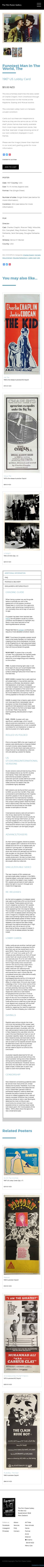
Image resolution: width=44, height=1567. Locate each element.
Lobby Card (32, 258)
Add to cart (10, 167)
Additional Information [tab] (15, 573)
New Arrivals (29, 1525)
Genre (27, 1528)
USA (38, 258)
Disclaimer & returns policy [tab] (17, 586)
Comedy (38, 255)
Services (16, 1525)
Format (27, 1531)
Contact (16, 1531)
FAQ (15, 1528)
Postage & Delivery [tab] (13, 582)
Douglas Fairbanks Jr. (20, 258)
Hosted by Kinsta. (38, 1565)
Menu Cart (29, 1545)
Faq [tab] (6, 577)
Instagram (6, 1528)
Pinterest (5, 1531)
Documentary (7, 258)
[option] (22, 28)
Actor (27, 1534)
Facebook (5, 1525)
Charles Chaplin (28, 255)
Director (28, 1537)
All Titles (28, 1522)
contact (21, 630)
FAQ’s (8, 618)
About (16, 1522)
